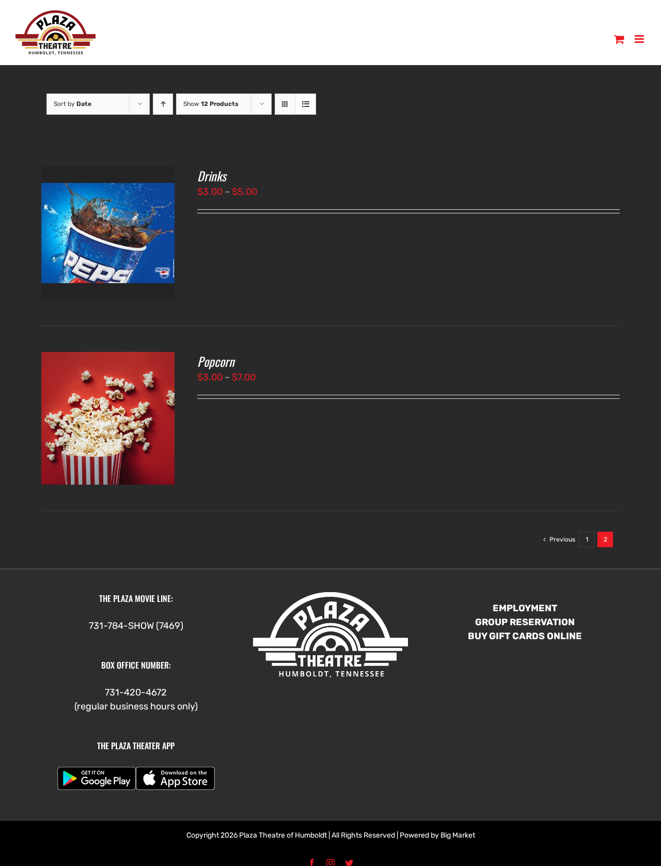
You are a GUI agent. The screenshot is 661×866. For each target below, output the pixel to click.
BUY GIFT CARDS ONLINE (525, 636)
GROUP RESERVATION (525, 622)
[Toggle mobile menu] (640, 39)
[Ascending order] (163, 104)
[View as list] (305, 104)
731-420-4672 (136, 692)
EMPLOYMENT (525, 608)
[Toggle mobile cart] (619, 39)
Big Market (457, 835)
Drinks (211, 175)
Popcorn (215, 361)
